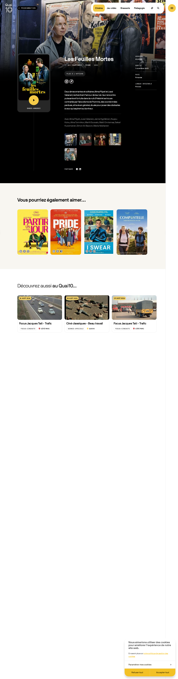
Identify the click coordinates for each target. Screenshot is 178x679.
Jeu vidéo (111, 8)
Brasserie (125, 8)
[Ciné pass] (152, 8)
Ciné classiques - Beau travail (84, 323)
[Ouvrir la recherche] (158, 8)
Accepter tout (162, 672)
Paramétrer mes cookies (139, 665)
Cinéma (99, 8)
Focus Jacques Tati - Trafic (35, 323)
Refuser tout (137, 672)
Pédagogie (139, 8)
